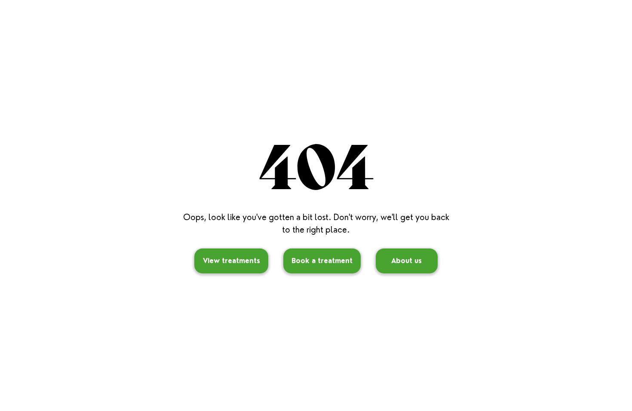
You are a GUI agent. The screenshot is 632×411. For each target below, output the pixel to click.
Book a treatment (322, 261)
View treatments (231, 261)
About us (406, 261)
